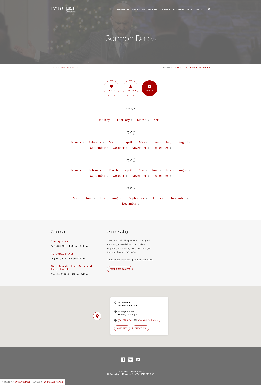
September (98, 148)
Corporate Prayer (62, 253)
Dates (75, 67)
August (183, 142)
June (155, 142)
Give (189, 9)
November (139, 148)
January (105, 120)
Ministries (178, 9)
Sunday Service (60, 241)
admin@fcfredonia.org (149, 320)
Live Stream (138, 9)
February (124, 120)
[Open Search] (209, 9)
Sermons (64, 67)
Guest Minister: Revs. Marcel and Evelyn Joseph (71, 267)
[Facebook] (123, 359)
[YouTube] (138, 359)
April (157, 120)
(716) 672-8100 (124, 320)
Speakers (190, 67)
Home (54, 67)
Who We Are (123, 9)
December (161, 148)
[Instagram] (130, 359)
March (142, 120)
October (119, 148)
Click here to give (120, 269)
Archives (152, 9)
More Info (122, 328)
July (169, 142)
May (142, 142)
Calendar (165, 9)
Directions (140, 328)
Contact (199, 9)
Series (178, 67)
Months (203, 67)
